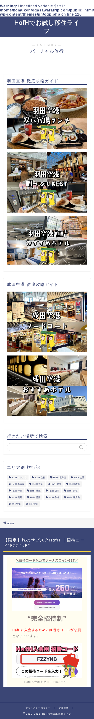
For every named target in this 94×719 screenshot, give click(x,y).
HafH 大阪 (37, 484)
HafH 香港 (54, 497)
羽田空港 (33, 504)
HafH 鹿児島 (73, 497)
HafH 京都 (40, 477)
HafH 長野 (17, 497)
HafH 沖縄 (17, 490)
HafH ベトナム (19, 477)
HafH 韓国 (35, 497)
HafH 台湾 (79, 477)
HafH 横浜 (74, 484)
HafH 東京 (56, 484)
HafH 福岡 (54, 490)
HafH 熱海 (35, 490)
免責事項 (64, 708)
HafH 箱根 (72, 490)
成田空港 (16, 504)
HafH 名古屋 (18, 484)
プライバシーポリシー (38, 708)
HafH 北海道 (59, 477)
